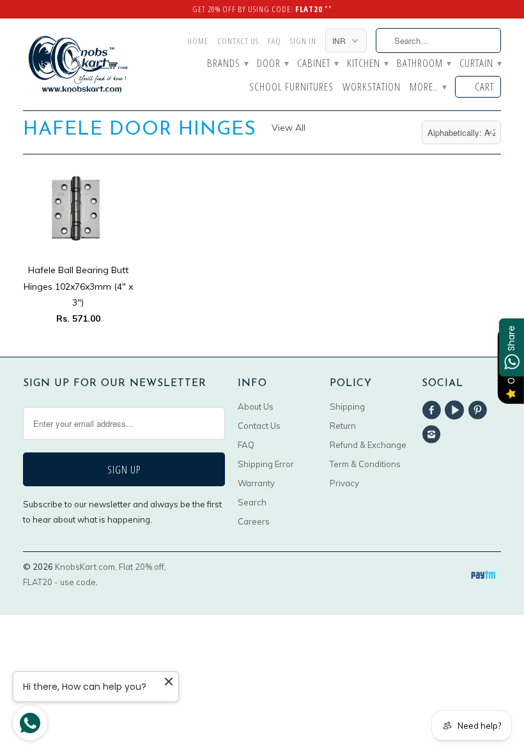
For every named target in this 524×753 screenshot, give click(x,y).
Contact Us (238, 41)
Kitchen (367, 63)
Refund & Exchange (368, 445)
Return (343, 426)
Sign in (303, 41)
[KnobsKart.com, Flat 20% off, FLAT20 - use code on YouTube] (456, 410)
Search (252, 502)
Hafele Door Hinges (139, 130)
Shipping (347, 406)
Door (272, 63)
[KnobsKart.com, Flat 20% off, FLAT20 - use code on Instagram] (433, 434)
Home (197, 41)
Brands (227, 63)
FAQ (274, 41)
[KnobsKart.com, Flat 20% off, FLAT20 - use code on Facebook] (433, 410)
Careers (254, 521)
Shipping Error (266, 464)
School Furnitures (291, 87)
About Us (256, 406)
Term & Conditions (365, 464)
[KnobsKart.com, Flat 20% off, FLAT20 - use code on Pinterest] (479, 410)
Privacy (344, 483)
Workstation (372, 87)
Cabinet (317, 63)
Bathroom (424, 63)
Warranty (256, 483)
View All (288, 127)
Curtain (480, 63)
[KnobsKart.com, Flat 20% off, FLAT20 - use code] (78, 64)
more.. (428, 87)
